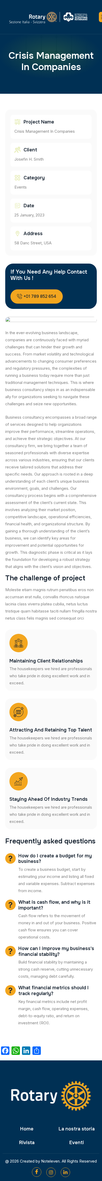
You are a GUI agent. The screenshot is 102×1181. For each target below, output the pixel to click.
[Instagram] (51, 1172)
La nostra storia (77, 1129)
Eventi (76, 1142)
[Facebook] (36, 1172)
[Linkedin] (65, 1172)
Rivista (27, 1142)
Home (26, 1129)
